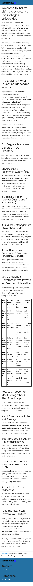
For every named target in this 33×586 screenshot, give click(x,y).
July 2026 (4, 570)
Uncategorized (6, 579)
